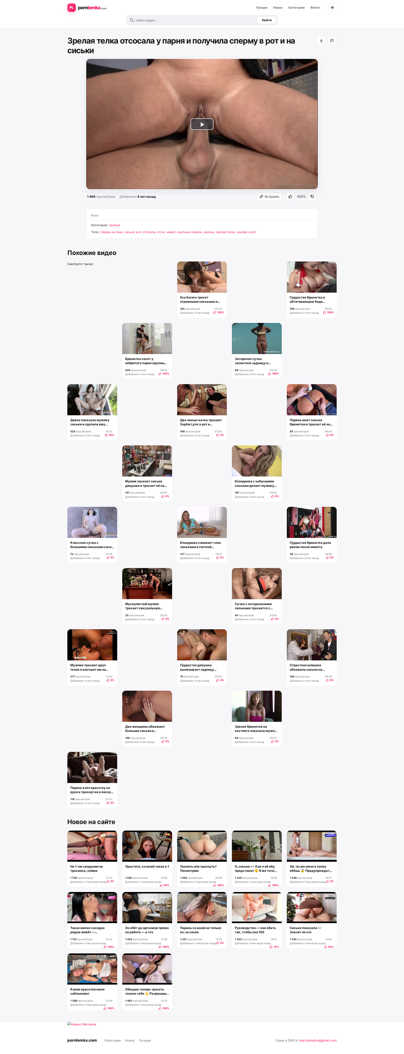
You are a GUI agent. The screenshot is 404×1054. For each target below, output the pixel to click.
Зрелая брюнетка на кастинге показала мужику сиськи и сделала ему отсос (256, 729)
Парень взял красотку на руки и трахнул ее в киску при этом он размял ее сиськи (90, 790)
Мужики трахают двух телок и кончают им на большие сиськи (88, 667)
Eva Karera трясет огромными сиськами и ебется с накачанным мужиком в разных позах (200, 299)
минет (171, 232)
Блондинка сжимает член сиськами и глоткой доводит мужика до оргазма (200, 545)
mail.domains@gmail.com (318, 1040)
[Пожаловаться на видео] (332, 40)
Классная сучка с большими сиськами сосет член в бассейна (91, 545)
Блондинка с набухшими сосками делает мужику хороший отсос (254, 483)
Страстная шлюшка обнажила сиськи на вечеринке (306, 667)
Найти (267, 20)
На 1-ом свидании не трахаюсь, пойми (86, 868)
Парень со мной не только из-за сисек (200, 930)
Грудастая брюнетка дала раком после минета (310, 545)
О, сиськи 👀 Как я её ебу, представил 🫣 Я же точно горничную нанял (255, 868)
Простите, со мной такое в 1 (147, 866)
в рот (252, 232)
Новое (278, 7)
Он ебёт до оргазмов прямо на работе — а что (147, 930)
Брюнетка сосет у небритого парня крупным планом (146, 361)
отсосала (148, 232)
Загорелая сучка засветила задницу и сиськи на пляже (251, 361)
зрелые (209, 232)
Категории (296, 7)
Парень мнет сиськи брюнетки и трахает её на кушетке (310, 422)
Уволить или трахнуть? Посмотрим (198, 868)
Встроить (272, 197)
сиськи (129, 232)
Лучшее (261, 7)
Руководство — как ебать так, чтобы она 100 (255, 930)
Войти (315, 7)
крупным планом (189, 232)
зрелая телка (225, 232)
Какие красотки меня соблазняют (87, 991)
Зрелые (114, 225)
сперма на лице (111, 232)
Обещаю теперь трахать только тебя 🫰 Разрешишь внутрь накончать (146, 991)
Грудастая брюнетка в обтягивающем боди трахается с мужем (307, 299)
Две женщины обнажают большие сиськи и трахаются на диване (145, 729)
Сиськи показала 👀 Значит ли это (306, 930)
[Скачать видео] (321, 40)
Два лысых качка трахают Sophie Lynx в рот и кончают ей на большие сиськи (201, 422)
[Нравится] (290, 196)
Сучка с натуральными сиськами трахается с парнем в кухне (253, 606)
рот (138, 232)
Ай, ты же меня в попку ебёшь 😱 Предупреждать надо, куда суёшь (310, 868)
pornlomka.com (82, 1040)
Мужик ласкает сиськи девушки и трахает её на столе (144, 483)
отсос (161, 232)
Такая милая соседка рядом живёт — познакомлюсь (87, 930)
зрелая (242, 232)
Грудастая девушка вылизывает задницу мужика (197, 667)
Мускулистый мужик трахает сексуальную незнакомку (142, 606)
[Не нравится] (312, 196)
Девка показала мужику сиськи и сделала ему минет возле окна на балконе (89, 422)
